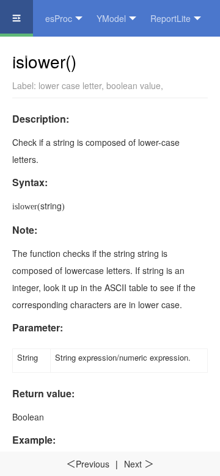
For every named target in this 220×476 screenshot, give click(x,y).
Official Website (111, 55)
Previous (87, 464)
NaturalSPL (34, 55)
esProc (58, 18)
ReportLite (170, 18)
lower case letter (69, 85)
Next (139, 464)
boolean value (133, 85)
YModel (111, 18)
